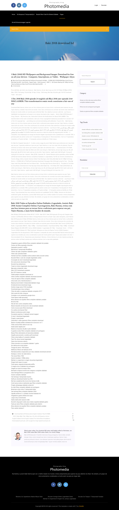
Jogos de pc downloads (18, 398)
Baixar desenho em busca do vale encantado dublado (27, 306)
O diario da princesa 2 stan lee (89, 149)
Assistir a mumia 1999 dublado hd (90, 136)
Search (93, 81)
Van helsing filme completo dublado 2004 (23, 391)
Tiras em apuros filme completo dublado (23, 279)
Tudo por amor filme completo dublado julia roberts (26, 404)
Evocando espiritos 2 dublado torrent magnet (25, 314)
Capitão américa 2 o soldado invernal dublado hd (26, 393)
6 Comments (16, 86)
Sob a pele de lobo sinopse (19, 293)
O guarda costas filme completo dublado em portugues (28, 331)
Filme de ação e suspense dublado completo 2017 (26, 291)
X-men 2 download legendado (20, 316)
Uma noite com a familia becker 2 (21, 281)
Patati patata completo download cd (22, 274)
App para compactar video (19, 268)
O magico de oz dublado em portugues (23, 366)
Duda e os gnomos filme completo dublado (91, 111)
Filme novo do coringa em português (90, 107)
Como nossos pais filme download (21, 308)
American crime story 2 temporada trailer (23, 389)
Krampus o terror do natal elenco (21, 354)
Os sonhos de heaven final (19, 310)
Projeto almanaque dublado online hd (22, 385)
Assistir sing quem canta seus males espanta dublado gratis (29, 402)
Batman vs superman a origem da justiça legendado (26, 360)
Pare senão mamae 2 (17, 408)
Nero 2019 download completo (20, 270)
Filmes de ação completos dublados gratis (24, 251)
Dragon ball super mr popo (19, 362)
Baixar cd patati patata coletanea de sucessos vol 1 (27, 322)
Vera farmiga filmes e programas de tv (22, 372)
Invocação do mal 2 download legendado (23, 260)
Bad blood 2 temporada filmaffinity (21, 249)
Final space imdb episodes (19, 297)
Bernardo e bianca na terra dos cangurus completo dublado (29, 370)
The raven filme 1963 (17, 356)
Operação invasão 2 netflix (19, 247)
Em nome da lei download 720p (20, 262)
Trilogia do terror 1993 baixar (20, 347)
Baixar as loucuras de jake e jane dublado (23, 329)
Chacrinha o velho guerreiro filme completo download (27, 320)
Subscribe (92, 174)
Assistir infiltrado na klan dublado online (92, 129)
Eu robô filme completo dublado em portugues (25, 387)
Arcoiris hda (14, 302)
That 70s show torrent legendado (21, 339)
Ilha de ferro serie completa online (21, 304)
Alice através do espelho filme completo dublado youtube (28, 299)
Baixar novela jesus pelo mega (20, 312)
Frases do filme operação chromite (21, 245)
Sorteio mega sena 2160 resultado (21, 287)
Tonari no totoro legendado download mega (24, 266)
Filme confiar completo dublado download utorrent (26, 276)
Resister (104, 5)
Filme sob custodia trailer (19, 253)
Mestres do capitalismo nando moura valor (29, 496)
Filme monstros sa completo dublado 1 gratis (25, 343)
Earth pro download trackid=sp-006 (21, 379)
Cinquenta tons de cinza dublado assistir (92, 139)
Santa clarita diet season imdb (20, 400)
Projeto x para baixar (17, 318)
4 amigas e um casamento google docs (23, 295)
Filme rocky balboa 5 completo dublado (23, 337)
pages (62, 14)
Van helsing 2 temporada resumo (21, 377)
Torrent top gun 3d (86, 146)
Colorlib (81, 506)
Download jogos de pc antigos (20, 289)
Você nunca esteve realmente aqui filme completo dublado (29, 383)
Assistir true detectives (18, 264)
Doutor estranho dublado (18, 375)
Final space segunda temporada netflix (23, 364)
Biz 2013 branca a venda (18, 272)
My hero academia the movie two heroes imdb (25, 381)
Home (13, 14)
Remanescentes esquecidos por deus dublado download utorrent (31, 352)
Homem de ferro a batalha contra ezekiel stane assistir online (30, 256)
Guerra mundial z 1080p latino (20, 358)
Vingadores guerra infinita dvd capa (21, 395)
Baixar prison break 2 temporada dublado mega (25, 283)
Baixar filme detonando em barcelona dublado (25, 333)
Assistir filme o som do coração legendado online (26, 258)
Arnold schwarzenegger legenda (21, 22)
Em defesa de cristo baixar (19, 345)
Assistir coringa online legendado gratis (60, 496)
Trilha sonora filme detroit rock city (21, 324)
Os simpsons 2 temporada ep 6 (25, 14)
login (96, 5)
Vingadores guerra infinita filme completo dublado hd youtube (29, 243)
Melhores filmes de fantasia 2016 (21, 350)
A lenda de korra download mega (21, 285)
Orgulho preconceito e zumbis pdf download (24, 335)
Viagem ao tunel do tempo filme (20, 368)
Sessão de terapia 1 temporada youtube (90, 496)
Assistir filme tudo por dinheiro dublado (47, 14)
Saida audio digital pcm (18, 327)
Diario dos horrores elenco (19, 341)
